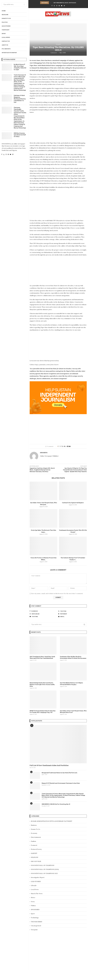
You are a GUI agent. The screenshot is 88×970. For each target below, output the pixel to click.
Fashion (33, 841)
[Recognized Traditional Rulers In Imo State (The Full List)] (35, 775)
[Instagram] (6, 155)
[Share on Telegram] (67, 446)
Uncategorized (36, 926)
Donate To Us (6, 18)
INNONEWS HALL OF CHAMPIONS (42, 865)
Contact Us (6, 41)
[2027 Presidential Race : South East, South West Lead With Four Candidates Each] (43, 645)
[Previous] (50, 2)
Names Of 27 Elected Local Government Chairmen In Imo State (61, 783)
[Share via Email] (69, 446)
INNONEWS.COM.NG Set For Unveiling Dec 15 (56, 804)
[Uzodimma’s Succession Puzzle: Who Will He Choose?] (73, 518)
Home (4, 11)
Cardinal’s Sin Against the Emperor (73, 502)
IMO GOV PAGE (36, 861)
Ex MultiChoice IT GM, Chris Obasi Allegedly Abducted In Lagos (20, 67)
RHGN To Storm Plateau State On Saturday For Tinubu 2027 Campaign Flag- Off (43, 711)
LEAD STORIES (6, 26)
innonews (54, 52)
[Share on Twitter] (62, 446)
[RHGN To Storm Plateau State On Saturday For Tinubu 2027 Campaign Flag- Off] (43, 700)
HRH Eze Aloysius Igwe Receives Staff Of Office (20, 134)
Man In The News (36, 893)
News (33, 901)
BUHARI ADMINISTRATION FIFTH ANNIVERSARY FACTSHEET (51, 821)
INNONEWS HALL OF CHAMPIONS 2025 (44, 873)
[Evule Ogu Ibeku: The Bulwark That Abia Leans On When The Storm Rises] (43, 518)
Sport (4, 33)
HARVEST (34, 853)
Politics (4, 22)
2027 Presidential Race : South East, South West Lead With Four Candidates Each (42, 657)
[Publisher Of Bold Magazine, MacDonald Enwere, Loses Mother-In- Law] (7, 98)
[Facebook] (1, 155)
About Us (5, 45)
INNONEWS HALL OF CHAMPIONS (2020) (45, 869)
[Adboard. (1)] (58, 382)
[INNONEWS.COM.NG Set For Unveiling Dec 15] (35, 806)
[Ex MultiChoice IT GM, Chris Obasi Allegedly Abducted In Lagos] (7, 67)
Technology (35, 917)
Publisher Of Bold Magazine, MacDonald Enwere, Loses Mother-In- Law (20, 99)
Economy (34, 833)
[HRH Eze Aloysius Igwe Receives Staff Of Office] (7, 135)
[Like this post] (59, 446)
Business (34, 825)
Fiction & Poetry (36, 849)
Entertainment (36, 837)
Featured (34, 845)
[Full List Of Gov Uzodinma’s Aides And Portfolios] (58, 744)
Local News (6, 37)
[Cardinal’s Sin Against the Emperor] (73, 491)
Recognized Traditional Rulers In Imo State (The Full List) (59, 773)
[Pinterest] (8, 155)
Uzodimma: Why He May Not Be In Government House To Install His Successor (73, 657)
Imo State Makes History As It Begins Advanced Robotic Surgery (71, 683)
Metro (33, 897)
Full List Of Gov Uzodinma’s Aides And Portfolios (49, 765)
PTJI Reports (6, 49)
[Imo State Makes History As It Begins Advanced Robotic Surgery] (73, 672)
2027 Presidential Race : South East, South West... (69, 2)
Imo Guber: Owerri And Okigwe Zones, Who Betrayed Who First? (73, 711)
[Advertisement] (44, 127)
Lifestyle (34, 885)
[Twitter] (3, 155)
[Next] (52, 2)
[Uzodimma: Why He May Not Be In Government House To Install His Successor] (73, 645)
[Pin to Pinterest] (64, 446)
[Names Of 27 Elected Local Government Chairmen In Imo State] (35, 785)
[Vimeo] (12, 155)
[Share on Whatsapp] (66, 446)
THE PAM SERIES (36, 922)
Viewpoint (5, 30)
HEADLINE (5, 14)
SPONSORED (35, 909)
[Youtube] (10, 155)
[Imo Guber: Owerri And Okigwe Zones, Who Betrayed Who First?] (43, 491)
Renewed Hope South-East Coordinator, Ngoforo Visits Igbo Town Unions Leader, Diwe (42, 684)
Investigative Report (9, 52)
